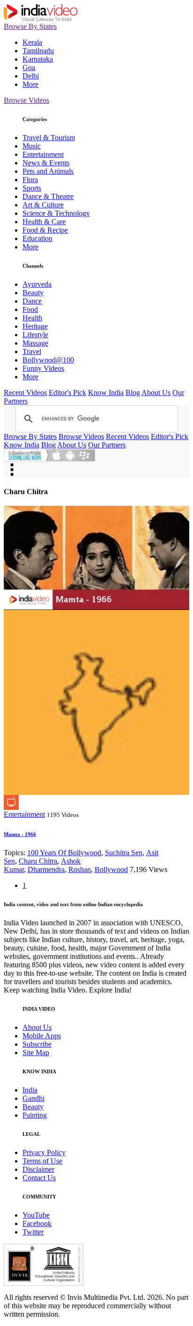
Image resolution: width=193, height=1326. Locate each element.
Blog (133, 393)
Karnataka (37, 59)
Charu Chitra (38, 861)
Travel (31, 351)
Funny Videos (43, 368)
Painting (34, 1115)
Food (30, 309)
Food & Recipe (45, 230)
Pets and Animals (48, 171)
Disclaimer (38, 1169)
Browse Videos (26, 100)
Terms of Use (42, 1161)
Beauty (33, 293)
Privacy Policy (44, 1152)
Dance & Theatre (48, 196)
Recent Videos (25, 393)
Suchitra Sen (123, 853)
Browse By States (30, 26)
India (29, 1090)
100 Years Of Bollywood (64, 853)
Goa (28, 67)
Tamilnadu (38, 51)
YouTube (36, 1215)
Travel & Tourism (48, 138)
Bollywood (111, 869)
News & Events (45, 163)
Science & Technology (56, 213)
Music (31, 146)
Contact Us (39, 1178)
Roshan (79, 869)
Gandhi (33, 1098)
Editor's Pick (67, 393)
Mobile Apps (41, 1036)
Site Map (35, 1053)
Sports (31, 188)
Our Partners (107, 445)
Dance (32, 301)
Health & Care (44, 222)
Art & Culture (43, 205)
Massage (35, 343)
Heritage (35, 326)
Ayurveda (37, 284)
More (30, 84)
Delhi (30, 76)
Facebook (37, 1223)
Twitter (33, 1232)
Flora (30, 180)
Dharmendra (46, 869)
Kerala (32, 42)
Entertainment (43, 154)
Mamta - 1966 (20, 834)
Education (37, 238)
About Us (156, 393)
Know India (106, 393)
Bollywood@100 (48, 360)
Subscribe (37, 1044)
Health (32, 318)
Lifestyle (35, 335)
